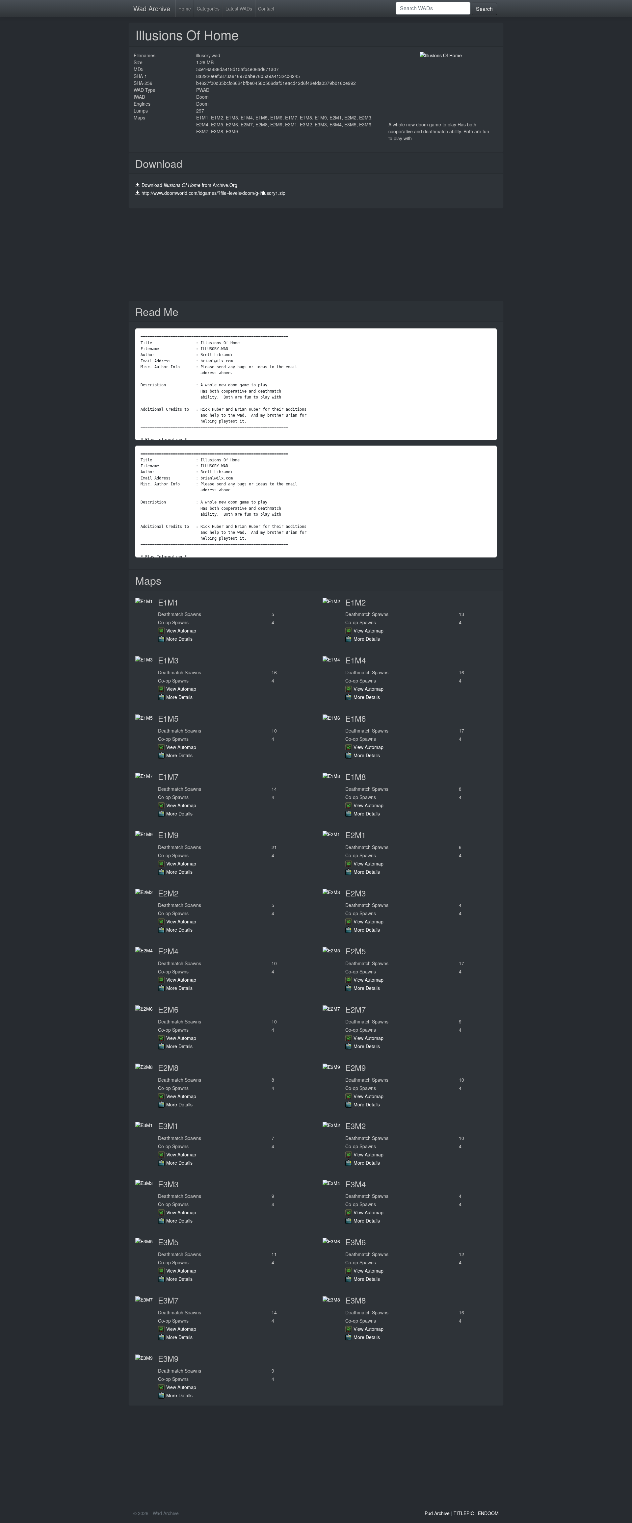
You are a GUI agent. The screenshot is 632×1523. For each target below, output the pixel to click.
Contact (266, 8)
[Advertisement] (316, 255)
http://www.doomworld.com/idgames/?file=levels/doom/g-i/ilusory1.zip (213, 193)
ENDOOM (488, 1513)
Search (484, 9)
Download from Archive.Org (189, 185)
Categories (208, 8)
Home (184, 8)
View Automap (181, 630)
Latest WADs (238, 8)
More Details (179, 638)
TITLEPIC (464, 1513)
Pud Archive (437, 1513)
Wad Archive (151, 8)
